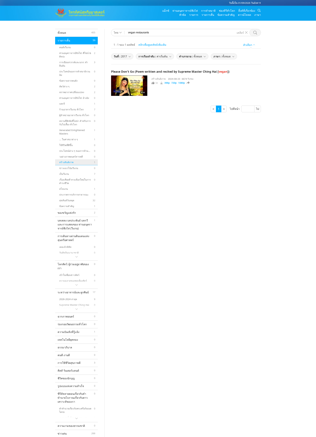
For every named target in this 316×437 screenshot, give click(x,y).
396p (167, 83)
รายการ (193, 15)
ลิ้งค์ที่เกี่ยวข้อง (246, 10)
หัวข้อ (182, 15)
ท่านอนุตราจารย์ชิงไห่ (185, 10)
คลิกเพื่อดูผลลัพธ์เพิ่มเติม (152, 45)
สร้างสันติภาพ (158, 78)
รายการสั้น (208, 15)
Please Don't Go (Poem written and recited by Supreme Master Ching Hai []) (170, 71)
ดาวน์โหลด (244, 15)
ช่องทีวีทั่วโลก (227, 10)
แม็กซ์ (165, 10)
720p (174, 83)
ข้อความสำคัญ (226, 15)
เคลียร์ (240, 32)
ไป (257, 109)
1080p (181, 83)
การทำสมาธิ (208, 10)
